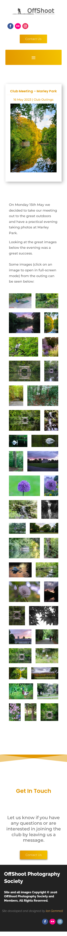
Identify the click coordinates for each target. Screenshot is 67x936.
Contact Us (33, 39)
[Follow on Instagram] (25, 26)
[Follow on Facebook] (10, 26)
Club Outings (43, 99)
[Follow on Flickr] (18, 26)
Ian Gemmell (54, 911)
